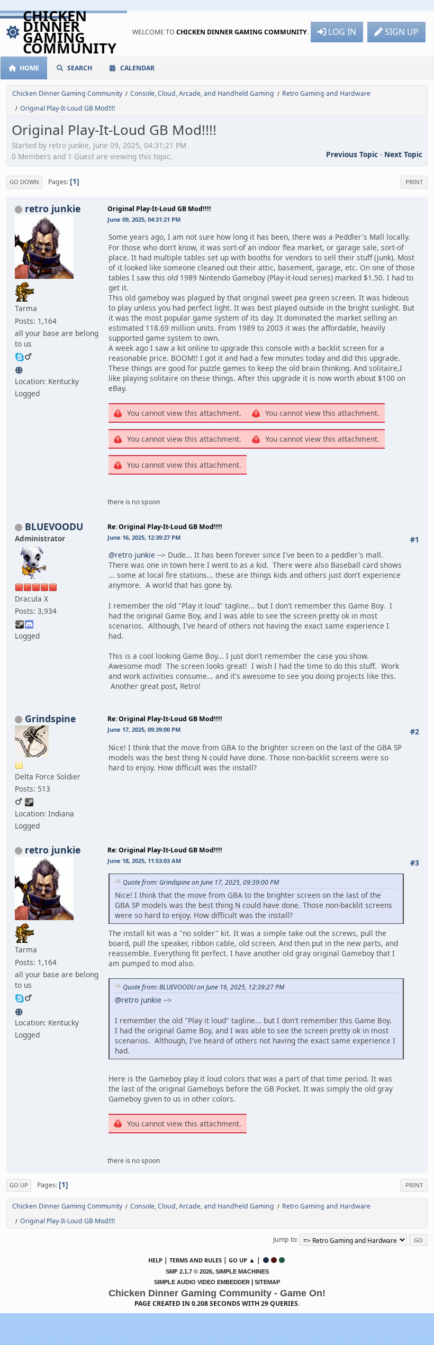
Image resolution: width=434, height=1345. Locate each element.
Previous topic (352, 154)
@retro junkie (131, 555)
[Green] (282, 1260)
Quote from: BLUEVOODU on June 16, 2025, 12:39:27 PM (203, 987)
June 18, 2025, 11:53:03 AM (144, 861)
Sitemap (267, 1282)
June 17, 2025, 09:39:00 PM (143, 729)
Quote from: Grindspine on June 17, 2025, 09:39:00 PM (201, 882)
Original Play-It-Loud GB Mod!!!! (159, 208)
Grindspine (50, 718)
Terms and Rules (195, 1260)
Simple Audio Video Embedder (202, 1282)
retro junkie (52, 208)
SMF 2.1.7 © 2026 (189, 1271)
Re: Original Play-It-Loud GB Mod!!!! (164, 526)
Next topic (403, 154)
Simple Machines (242, 1271)
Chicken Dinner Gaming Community (69, 32)
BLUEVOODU (54, 526)
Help (155, 1260)
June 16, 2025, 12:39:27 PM (143, 537)
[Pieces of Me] (19, 368)
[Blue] (266, 1260)
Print (414, 182)
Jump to (284, 1239)
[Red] (274, 1260)
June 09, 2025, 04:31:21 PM (143, 219)
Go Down (24, 182)
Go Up (19, 1185)
